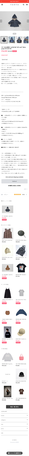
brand (2, 415)
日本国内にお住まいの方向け (14, 185)
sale (2, 433)
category (3, 420)
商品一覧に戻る (14, 407)
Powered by (13, 442)
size (2, 424)
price (2, 428)
